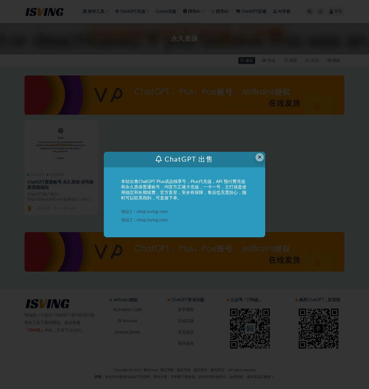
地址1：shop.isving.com (144, 212)
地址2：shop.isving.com (144, 220)
